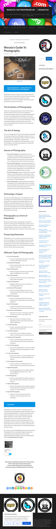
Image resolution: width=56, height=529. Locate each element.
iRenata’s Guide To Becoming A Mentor (43, 290)
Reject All (18, 523)
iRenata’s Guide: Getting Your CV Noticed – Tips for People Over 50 (45, 281)
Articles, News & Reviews (18, 27)
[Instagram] (23, 488)
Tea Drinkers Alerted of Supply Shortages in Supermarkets (44, 267)
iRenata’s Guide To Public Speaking (45, 298)
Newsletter (41, 27)
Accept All (26, 523)
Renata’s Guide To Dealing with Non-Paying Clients (45, 221)
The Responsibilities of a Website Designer (44, 225)
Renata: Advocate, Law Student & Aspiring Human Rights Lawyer (45, 216)
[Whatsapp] (18, 488)
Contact (16, 32)
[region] (18, 519)
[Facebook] (7, 488)
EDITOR (16, 54)
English (9, 0)
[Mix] (15, 488)
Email (40, 324)
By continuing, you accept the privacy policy (45, 330)
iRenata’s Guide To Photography (15, 49)
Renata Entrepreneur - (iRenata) (28, 10)
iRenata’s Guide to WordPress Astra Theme (44, 271)
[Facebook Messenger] (29, 488)
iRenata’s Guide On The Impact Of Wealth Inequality (44, 251)
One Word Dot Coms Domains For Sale (44, 241)
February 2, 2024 (8, 54)
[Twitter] (10, 488)
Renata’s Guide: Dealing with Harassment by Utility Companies (45, 310)
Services (31, 27)
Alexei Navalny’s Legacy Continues (44, 261)
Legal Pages (7, 32)
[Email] (21, 488)
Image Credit (19, 81)
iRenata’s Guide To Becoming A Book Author (45, 276)
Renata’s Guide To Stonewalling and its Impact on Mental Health (45, 231)
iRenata (6, 27)
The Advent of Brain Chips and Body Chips (45, 245)
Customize (9, 523)
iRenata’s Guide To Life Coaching (44, 294)
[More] (31, 488)
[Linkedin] (13, 488)
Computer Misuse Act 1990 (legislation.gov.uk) (37, 526)
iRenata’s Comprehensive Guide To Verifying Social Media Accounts (45, 236)
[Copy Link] (26, 488)
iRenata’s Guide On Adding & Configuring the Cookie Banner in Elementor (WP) (45, 256)
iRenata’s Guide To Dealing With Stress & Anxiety (45, 286)
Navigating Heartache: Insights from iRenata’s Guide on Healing (44, 304)
